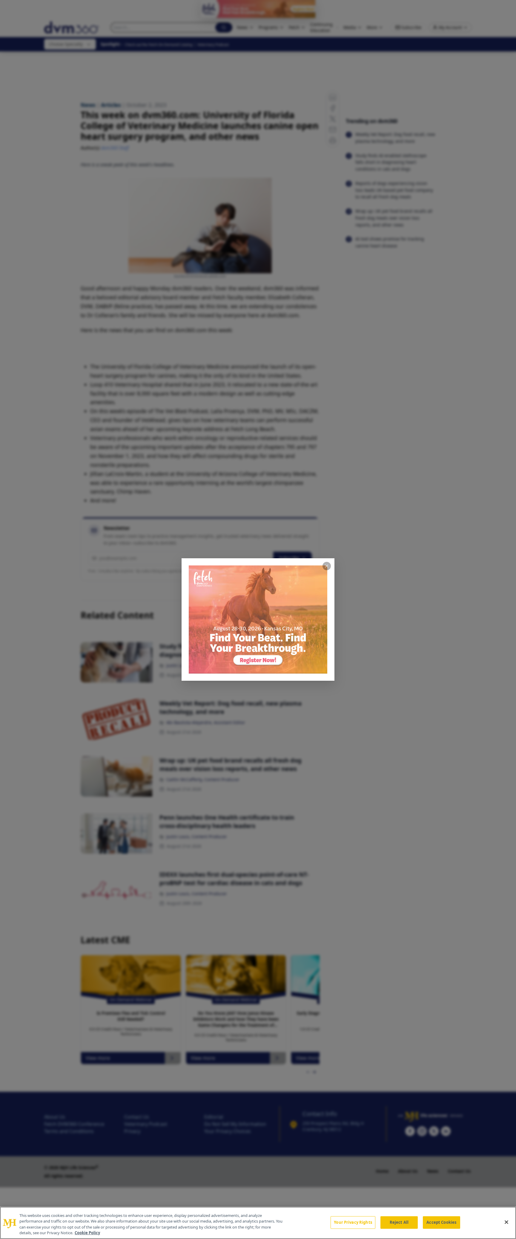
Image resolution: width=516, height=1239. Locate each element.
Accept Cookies (441, 1222)
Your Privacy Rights (353, 1222)
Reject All (399, 1222)
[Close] (506, 1222)
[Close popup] (326, 566)
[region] (258, 1223)
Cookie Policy (87, 1232)
